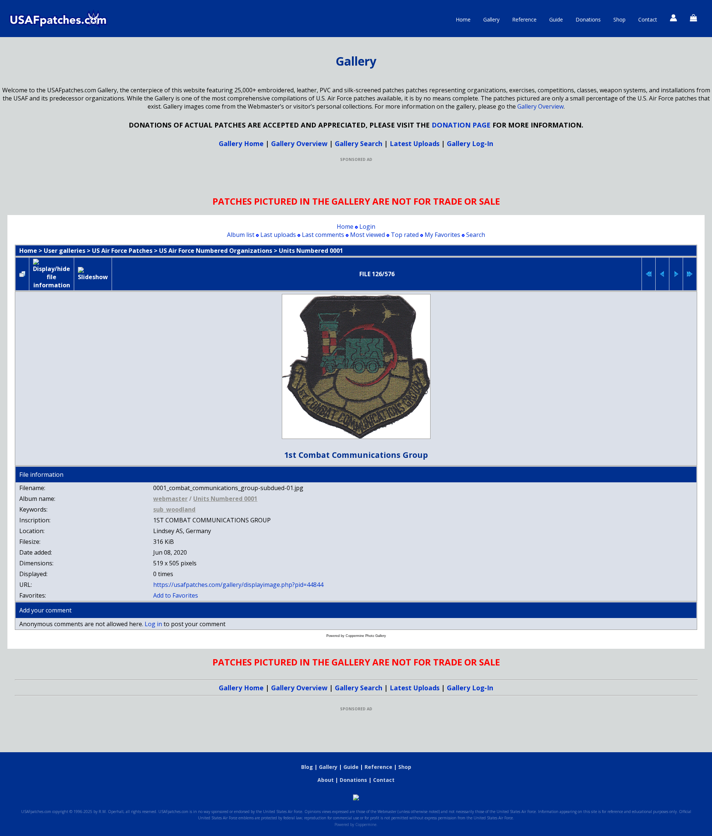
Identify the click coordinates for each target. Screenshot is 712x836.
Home (463, 19)
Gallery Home (241, 143)
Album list (240, 235)
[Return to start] (648, 274)
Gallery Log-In (470, 143)
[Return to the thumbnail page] (22, 274)
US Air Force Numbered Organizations (215, 251)
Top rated (405, 235)
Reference (524, 19)
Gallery (491, 19)
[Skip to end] (689, 274)
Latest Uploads (414, 143)
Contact (647, 19)
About (325, 779)
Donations (588, 19)
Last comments (323, 235)
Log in (153, 624)
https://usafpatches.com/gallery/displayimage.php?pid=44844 (238, 585)
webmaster (170, 499)
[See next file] (676, 274)
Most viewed (367, 235)
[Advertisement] (356, 178)
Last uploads (278, 235)
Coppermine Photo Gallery (366, 636)
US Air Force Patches (122, 251)
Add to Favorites (175, 595)
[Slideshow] (93, 274)
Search (475, 235)
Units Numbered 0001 (311, 251)
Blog (307, 766)
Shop (619, 19)
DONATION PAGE (461, 124)
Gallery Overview (540, 106)
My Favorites (442, 235)
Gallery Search (358, 143)
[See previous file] (662, 274)
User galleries (64, 251)
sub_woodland (174, 509)
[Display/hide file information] (51, 274)
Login (367, 226)
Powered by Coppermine (355, 824)
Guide (556, 19)
